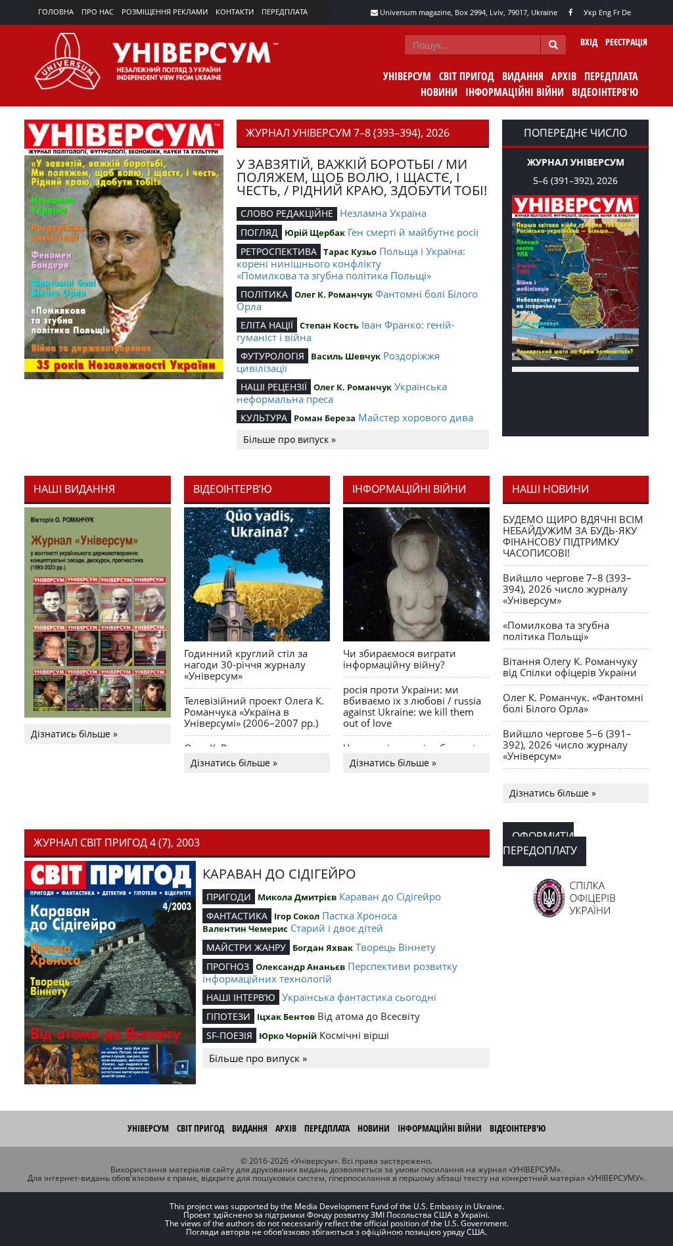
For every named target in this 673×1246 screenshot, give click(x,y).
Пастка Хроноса (359, 915)
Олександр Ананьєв (300, 967)
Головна (56, 11)
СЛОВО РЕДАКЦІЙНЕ (287, 213)
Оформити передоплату (540, 843)
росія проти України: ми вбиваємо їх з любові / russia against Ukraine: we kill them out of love (412, 706)
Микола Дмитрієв (297, 897)
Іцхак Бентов (286, 1017)
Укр (590, 12)
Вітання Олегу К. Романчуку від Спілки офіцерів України (570, 667)
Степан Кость (329, 325)
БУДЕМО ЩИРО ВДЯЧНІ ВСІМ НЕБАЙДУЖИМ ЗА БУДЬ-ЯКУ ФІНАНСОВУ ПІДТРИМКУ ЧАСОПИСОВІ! (573, 536)
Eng (605, 12)
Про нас (97, 11)
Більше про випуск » (289, 439)
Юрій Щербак (315, 233)
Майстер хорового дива (415, 417)
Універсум (407, 76)
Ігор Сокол (296, 916)
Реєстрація (626, 41)
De (626, 12)
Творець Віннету (396, 947)
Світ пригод (466, 76)
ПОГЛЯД (259, 232)
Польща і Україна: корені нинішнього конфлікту (351, 257)
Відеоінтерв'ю (605, 92)
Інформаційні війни (514, 92)
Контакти (235, 11)
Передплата (285, 11)
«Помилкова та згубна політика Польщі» (334, 275)
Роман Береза (325, 418)
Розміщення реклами (165, 11)
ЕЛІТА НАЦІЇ (267, 325)
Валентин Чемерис (245, 928)
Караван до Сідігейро (390, 896)
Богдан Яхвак (322, 948)
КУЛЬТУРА (264, 417)
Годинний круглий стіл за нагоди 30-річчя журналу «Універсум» (246, 664)
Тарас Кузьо (350, 252)
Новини (439, 92)
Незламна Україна (383, 212)
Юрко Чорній (288, 1036)
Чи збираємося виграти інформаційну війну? (399, 659)
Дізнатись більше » (74, 733)
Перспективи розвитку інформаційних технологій (329, 972)
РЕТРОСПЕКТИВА (279, 251)
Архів (563, 76)
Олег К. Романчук (333, 294)
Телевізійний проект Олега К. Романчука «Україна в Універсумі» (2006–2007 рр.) (254, 711)
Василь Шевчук (346, 356)
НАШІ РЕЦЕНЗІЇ (274, 387)
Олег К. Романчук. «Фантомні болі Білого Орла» (573, 703)
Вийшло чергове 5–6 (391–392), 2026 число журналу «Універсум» (567, 744)
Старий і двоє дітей (336, 927)
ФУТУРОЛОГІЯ (272, 356)
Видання (523, 76)
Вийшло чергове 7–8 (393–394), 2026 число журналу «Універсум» (567, 589)
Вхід (588, 41)
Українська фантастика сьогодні (359, 997)
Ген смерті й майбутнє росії (413, 232)
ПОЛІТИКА (264, 294)
